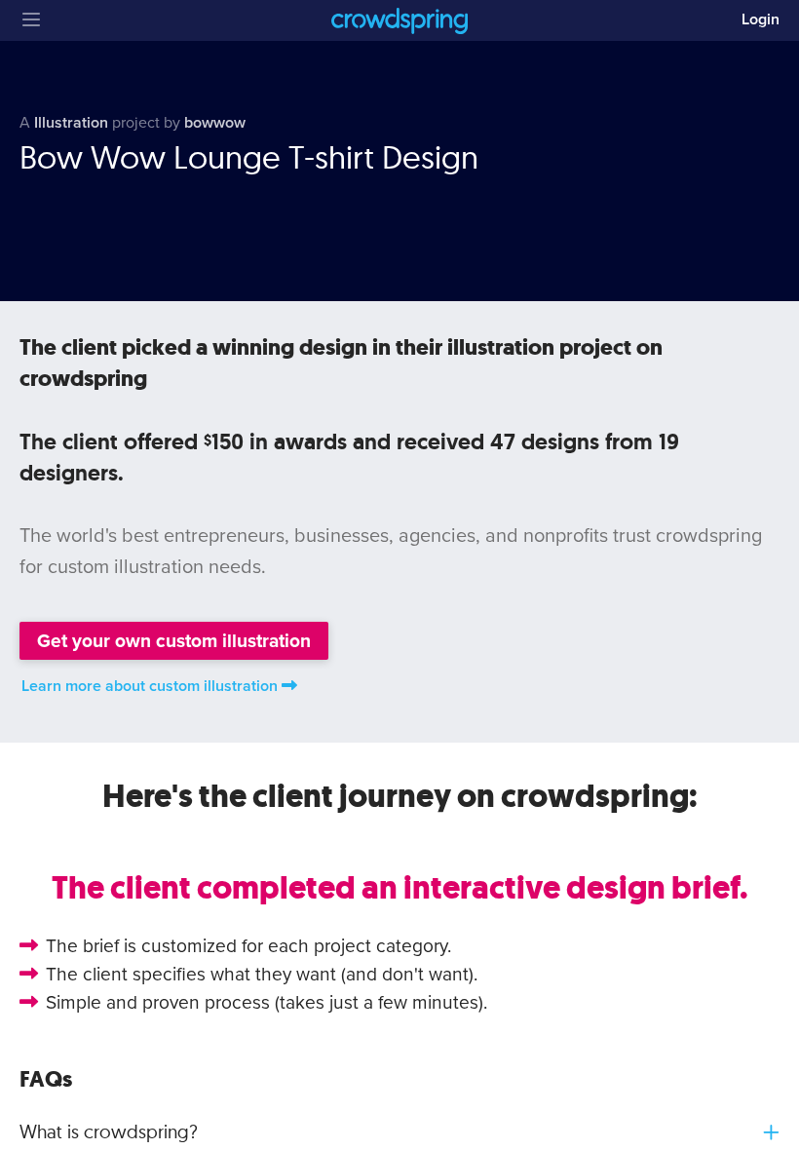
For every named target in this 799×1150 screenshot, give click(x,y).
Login (761, 19)
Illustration (71, 123)
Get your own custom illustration (174, 641)
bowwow (215, 123)
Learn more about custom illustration (149, 686)
